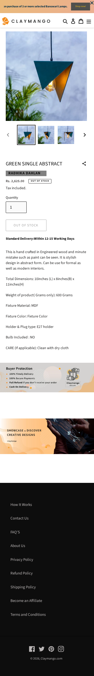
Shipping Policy (23, 587)
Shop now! (80, 6)
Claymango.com (51, 658)
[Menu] (89, 21)
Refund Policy (21, 573)
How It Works (21, 504)
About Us (17, 546)
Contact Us (19, 518)
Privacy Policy (21, 559)
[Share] (84, 163)
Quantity (12, 197)
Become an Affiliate (26, 601)
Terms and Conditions (28, 614)
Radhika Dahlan (24, 173)
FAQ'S (15, 532)
